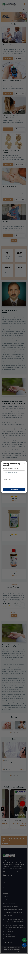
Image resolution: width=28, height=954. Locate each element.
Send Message (14, 489)
